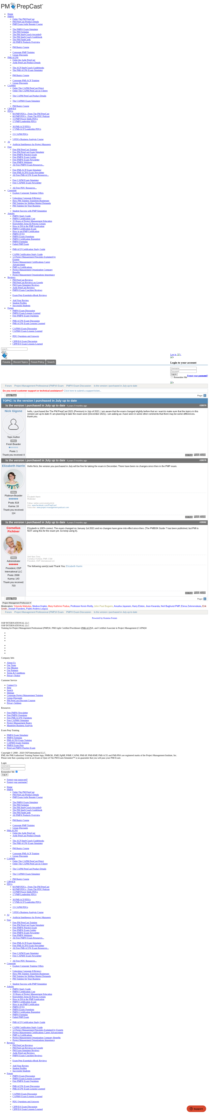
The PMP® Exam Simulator (25, 29)
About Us (11, 662)
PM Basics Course (21, 47)
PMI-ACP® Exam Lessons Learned (29, 323)
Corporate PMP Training (24, 52)
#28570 (202, 405)
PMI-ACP (86, 628)
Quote (203, 455)
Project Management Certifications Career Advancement (38, 1032)
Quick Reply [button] (189, 455)
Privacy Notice (13, 675)
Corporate (12, 190)
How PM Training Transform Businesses (31, 200)
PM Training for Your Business (26, 206)
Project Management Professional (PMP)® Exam (39, 386)
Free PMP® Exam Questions (26, 316)
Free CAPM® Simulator (18, 720)
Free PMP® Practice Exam (25, 154)
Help (9, 688)
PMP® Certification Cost (24, 218)
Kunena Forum (110, 618)
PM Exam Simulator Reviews (26, 285)
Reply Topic (11, 395)
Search (51, 362)
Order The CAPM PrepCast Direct (28, 88)
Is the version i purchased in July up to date (115, 386)
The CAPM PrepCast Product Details (29, 96)
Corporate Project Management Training (25, 695)
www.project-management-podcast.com (53, 507)
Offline (13, 441)
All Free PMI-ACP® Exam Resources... (31, 175)
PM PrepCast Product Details (26, 21)
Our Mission (12, 668)
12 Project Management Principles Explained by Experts (38, 1030)
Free (10, 147)
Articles (11, 213)
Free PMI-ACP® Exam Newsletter (28, 172)
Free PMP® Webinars (22, 162)
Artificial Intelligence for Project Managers (32, 144)
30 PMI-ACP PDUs (22, 126)
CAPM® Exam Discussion (25, 328)
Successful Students (21, 305)
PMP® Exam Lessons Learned (26, 313)
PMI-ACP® (13, 57)
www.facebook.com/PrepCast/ (44, 505)
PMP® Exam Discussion (24, 310)
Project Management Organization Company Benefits (37, 1037)
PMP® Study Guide (22, 216)
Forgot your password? (17, 779)
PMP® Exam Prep (15, 745)
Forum (11, 308)
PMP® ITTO (19, 234)
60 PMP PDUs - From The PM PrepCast (31, 114)
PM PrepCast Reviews (23, 280)
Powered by (97, 618)
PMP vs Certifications (22, 267)
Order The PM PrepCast (23, 19)
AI (9, 142)
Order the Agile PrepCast (24, 60)
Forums (6, 362)
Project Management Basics (19, 723)
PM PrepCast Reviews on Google (28, 282)
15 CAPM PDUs (20, 134)
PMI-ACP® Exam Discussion (26, 321)
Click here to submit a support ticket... (82, 391)
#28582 (202, 522)
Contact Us (12, 685)
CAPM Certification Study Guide (28, 254)
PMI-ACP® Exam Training (19, 740)
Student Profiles (20, 303)
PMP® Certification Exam (24, 229)
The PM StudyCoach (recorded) (27, 34)
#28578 (202, 460)
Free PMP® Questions (17, 715)
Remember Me (180, 377)
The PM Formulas (21, 32)
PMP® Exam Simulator (17, 735)
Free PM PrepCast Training (25, 149)
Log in (4, 775)
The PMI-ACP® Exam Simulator (28, 70)
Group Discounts (20, 55)
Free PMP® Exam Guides (24, 157)
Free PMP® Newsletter (17, 713)
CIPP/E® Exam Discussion (25, 341)
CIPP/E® (12, 108)
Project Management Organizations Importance (34, 275)
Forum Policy (37, 362)
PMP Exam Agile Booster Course (28, 24)
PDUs (10, 111)
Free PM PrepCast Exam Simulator (28, 152)
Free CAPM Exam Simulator (26, 180)
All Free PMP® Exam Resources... (28, 165)
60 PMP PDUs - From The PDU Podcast (31, 116)
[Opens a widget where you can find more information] (196, 1109)
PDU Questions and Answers (26, 336)
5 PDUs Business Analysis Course (28, 139)
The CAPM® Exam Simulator (26, 101)
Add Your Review (21, 300)
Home (10, 14)
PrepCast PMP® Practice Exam (21, 748)
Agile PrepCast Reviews (24, 287)
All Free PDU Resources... (25, 188)
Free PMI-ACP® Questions (19, 718)
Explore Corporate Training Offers (28, 193)
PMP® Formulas (20, 241)
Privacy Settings (14, 703)
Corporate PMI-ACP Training (26, 80)
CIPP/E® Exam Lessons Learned (28, 344)
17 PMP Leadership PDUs (24, 121)
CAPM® (12, 85)
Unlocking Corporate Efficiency (27, 198)
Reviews (11, 277)
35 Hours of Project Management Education (32, 221)
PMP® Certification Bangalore (26, 239)
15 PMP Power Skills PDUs (25, 119)
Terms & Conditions (16, 673)
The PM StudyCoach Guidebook (27, 37)
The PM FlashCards (22, 39)
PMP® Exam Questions (23, 236)
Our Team (11, 665)
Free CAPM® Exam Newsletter (27, 183)
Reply (196, 455)
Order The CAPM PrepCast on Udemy (30, 91)
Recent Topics (20, 362)
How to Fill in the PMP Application (28, 226)
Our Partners (12, 670)
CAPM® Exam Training (18, 743)
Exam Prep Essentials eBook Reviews (30, 295)
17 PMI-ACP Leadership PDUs (27, 129)
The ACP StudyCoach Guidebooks (28, 67)
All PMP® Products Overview (26, 42)
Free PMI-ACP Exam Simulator (27, 170)
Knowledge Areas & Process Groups (29, 223)
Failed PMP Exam (21, 244)
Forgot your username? (197, 376)
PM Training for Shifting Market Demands (32, 203)
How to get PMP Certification (26, 231)
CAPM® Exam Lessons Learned (27, 331)
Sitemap (10, 693)
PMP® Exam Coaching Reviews (27, 290)
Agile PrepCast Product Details (27, 62)
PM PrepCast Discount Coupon (21, 700)
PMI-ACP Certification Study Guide (29, 249)
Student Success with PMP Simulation (30, 211)
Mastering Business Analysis (20, 725)
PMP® (11, 16)
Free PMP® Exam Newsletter (26, 160)
